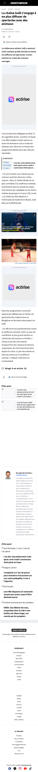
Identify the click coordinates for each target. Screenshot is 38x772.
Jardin (19, 680)
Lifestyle (19, 696)
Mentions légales (19, 748)
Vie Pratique (19, 714)
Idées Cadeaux (19, 720)
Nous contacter (19, 739)
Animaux (17, 9)
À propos (19, 736)
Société (19, 708)
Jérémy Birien (8, 29)
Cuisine (19, 668)
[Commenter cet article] (9, 37)
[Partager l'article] (4, 37)
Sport (19, 711)
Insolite (19, 677)
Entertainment (19, 662)
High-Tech (19, 674)
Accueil (4, 9)
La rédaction (19, 742)
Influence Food (19, 754)
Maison (19, 699)
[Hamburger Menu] (5, 3)
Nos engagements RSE (19, 745)
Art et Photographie (19, 653)
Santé (19, 702)
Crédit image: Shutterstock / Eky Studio (25, 263)
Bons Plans (19, 659)
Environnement (19, 665)
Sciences (19, 705)
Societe (10, 9)
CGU (19, 751)
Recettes (19, 671)
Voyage (19, 717)
